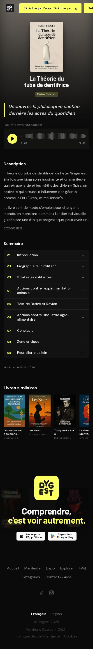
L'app (50, 568)
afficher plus (13, 228)
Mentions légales (39, 629)
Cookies (70, 636)
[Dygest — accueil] (10, 8)
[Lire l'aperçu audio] (12, 139)
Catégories (31, 577)
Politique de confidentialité (38, 636)
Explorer (67, 568)
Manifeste (32, 568)
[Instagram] (51, 592)
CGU (61, 629)
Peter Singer (46, 94)
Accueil (13, 568)
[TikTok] (41, 592)
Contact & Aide (58, 577)
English (56, 613)
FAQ (82, 568)
